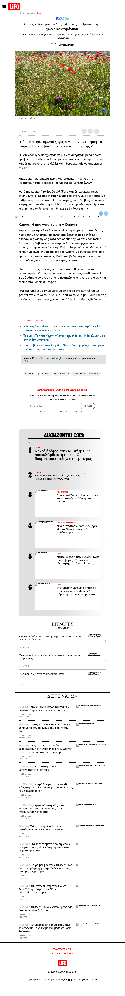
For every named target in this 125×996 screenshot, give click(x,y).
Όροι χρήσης (34, 979)
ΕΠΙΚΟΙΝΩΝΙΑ (63, 953)
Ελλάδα (40, 13)
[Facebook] (101, 111)
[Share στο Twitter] (106, 213)
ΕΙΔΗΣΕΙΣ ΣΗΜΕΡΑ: (33, 320)
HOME (21, 13)
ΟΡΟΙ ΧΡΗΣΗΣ (45, 412)
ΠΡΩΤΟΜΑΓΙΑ (61, 373)
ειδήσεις (27, 361)
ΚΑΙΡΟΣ (46, 373)
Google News (61, 358)
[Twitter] (106, 111)
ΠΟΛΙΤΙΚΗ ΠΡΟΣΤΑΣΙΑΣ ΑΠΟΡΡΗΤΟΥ (70, 412)
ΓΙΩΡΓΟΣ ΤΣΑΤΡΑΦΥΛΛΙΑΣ (86, 373)
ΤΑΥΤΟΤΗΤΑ (62, 949)
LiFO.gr (45, 358)
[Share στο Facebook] (101, 213)
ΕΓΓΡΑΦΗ (87, 406)
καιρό (73, 146)
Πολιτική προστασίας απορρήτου (59, 979)
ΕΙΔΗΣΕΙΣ (31, 13)
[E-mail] (96, 131)
